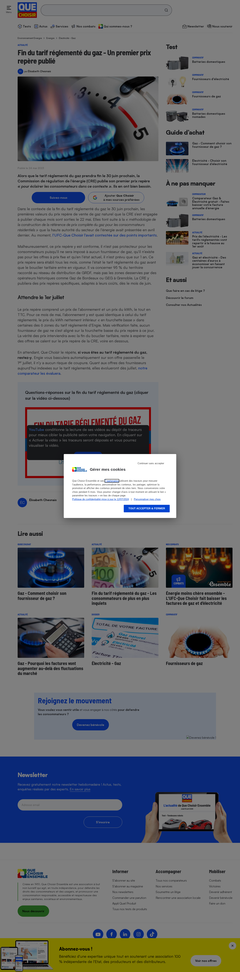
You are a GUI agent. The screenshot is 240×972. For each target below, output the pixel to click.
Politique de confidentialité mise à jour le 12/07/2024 (100, 499)
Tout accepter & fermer (146, 508)
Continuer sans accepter (151, 463)
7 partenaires (112, 480)
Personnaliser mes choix (147, 499)
